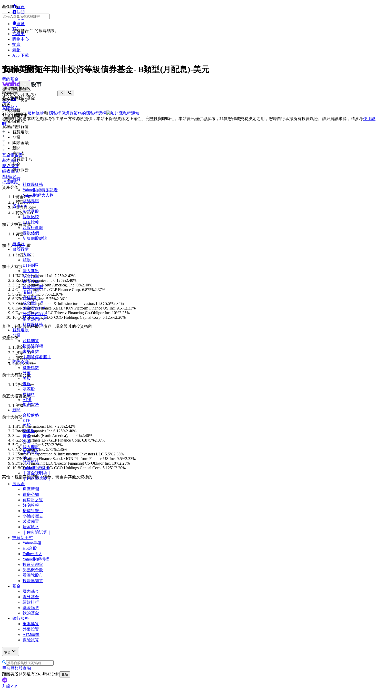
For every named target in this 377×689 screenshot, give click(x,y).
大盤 (27, 254)
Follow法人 (32, 554)
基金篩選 (31, 607)
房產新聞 (31, 489)
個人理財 (31, 447)
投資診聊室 (33, 564)
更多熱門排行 (35, 319)
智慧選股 (31, 211)
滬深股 (29, 389)
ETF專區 (30, 265)
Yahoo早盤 (32, 543)
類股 (27, 260)
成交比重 (31, 276)
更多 (7, 653)
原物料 (29, 394)
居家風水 (31, 527)
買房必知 (31, 494)
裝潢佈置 (31, 521)
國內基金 (31, 591)
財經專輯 (31, 200)
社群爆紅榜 (33, 184)
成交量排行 (33, 303)
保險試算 (31, 640)
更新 (65, 674)
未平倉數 (31, 351)
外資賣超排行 (35, 314)
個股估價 (31, 233)
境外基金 (31, 597)
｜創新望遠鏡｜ (37, 478)
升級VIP (9, 686)
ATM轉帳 (31, 634)
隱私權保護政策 (63, 113)
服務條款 (35, 113)
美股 (27, 378)
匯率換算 (31, 624)
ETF (26, 420)
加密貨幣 (31, 404)
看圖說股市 (33, 575)
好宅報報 (31, 505)
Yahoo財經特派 (36, 467)
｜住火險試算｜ (37, 532)
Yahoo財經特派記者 (40, 190)
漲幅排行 (31, 292)
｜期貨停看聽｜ (37, 357)
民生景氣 (31, 452)
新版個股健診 (35, 238)
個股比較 (31, 217)
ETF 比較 (31, 222)
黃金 (27, 436)
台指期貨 (31, 340)
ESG (27, 457)
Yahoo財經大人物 (38, 195)
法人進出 (31, 270)
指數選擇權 (33, 346)
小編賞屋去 (33, 516)
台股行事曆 (33, 227)
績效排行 (31, 602)
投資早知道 (33, 580)
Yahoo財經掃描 (36, 559)
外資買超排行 (35, 308)
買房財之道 (33, 500)
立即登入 (10, 107)
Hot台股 (30, 548)
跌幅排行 (31, 297)
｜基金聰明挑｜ (37, 473)
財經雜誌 (31, 462)
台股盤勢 (31, 415)
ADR (27, 399)
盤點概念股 (33, 570)
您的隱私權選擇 (92, 113)
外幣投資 (31, 629)
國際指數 (31, 367)
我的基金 (31, 613)
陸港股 (29, 430)
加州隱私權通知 (125, 113)
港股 (27, 384)
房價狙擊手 (33, 510)
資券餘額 (31, 281)
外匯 (27, 373)
